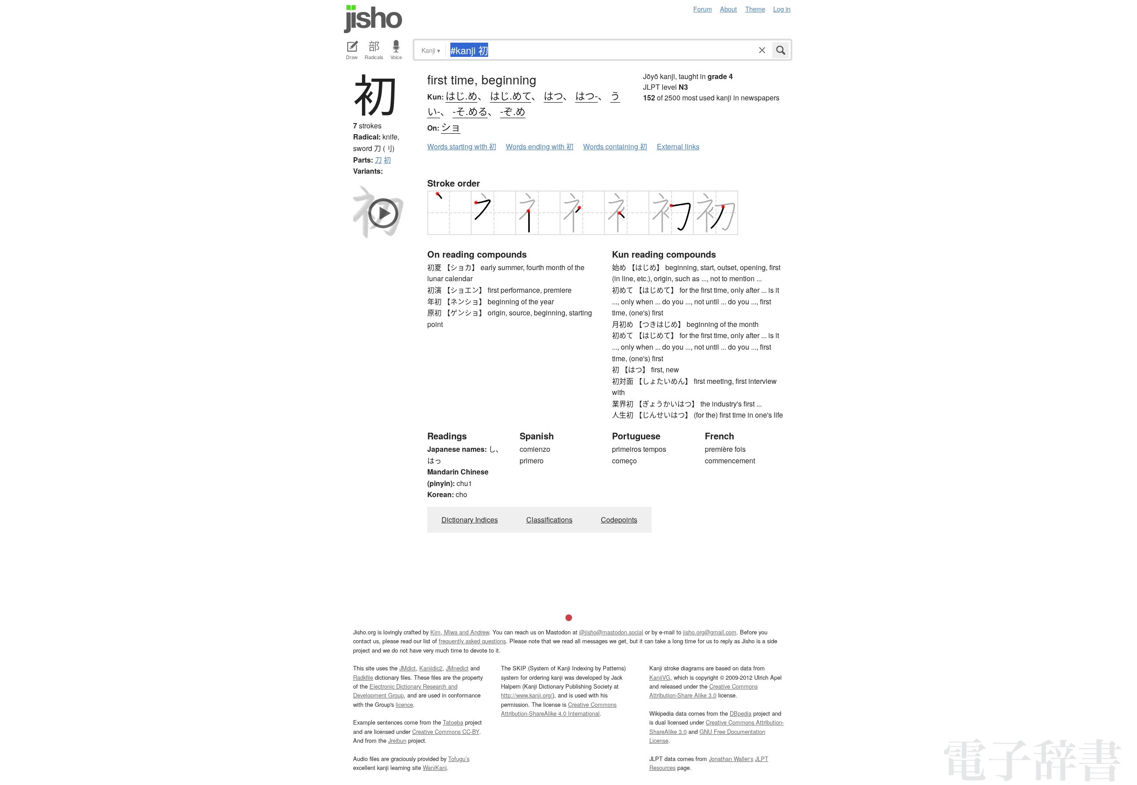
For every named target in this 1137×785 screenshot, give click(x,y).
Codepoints (619, 519)
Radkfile (363, 677)
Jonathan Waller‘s (731, 758)
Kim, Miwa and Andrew (459, 632)
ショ (451, 126)
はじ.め (461, 95)
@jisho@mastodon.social (611, 632)
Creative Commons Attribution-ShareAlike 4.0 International (558, 708)
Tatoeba (453, 722)
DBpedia (740, 713)
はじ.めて (510, 95)
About (728, 8)
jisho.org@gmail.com (709, 632)
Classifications (549, 519)
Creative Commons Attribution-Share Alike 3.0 (703, 690)
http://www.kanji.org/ (527, 695)
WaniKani (435, 767)
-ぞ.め (512, 111)
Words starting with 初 (461, 146)
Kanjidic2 (430, 668)
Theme (755, 8)
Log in (782, 8)
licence (404, 704)
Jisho (373, 19)
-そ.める (470, 111)
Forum (702, 8)
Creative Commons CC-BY (445, 731)
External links (678, 146)
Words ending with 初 (539, 146)
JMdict (407, 668)
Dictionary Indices (469, 519)
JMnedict (457, 668)
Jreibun (397, 740)
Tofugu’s (458, 758)
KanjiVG (659, 677)
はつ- (586, 95)
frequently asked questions (472, 641)
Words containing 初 (615, 146)
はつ (553, 95)
